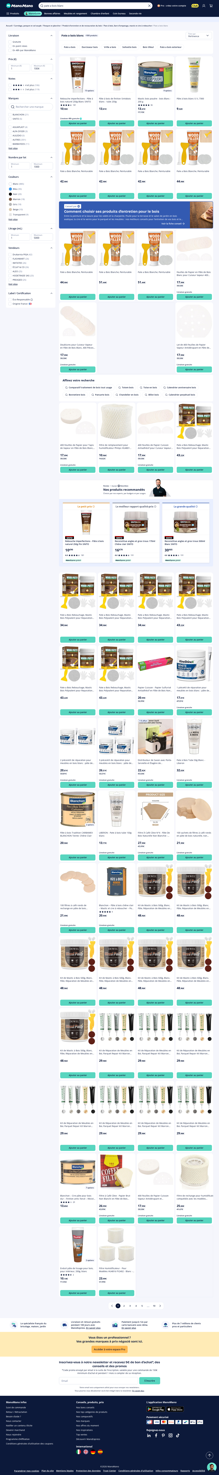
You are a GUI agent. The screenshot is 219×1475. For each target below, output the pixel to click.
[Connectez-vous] (203, 5)
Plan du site (48, 1470)
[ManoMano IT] (78, 1451)
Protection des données (88, 1470)
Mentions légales (65, 1470)
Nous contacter (13, 1421)
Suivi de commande (16, 1407)
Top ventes (81, 1434)
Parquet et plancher (52, 25)
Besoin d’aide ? (13, 1416)
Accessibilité (198, 1470)
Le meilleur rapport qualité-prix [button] (134, 506)
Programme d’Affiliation (18, 1439)
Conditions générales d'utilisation (135, 1470)
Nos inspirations (84, 1430)
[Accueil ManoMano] (20, 5)
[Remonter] (209, 1455)
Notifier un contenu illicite (19, 1425)
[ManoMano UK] (85, 1451)
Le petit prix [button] (85, 506)
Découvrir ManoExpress (88, 1439)
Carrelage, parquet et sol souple (28, 25)
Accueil (9, 25)
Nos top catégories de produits (91, 1412)
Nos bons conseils (85, 1407)
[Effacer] (149, 6)
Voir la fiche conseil (172, 223)
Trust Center (109, 1470)
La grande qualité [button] (184, 506)
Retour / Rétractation (16, 1412)
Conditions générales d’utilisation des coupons (29, 1443)
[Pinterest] (163, 1435)
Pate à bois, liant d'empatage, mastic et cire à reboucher (128, 25)
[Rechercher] (42, 6)
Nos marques (83, 1421)
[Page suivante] (160, 1305)
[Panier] (211, 5)
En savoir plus (138, 1390)
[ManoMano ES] (100, 1451)
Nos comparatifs (84, 1416)
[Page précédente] (112, 1305)
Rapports (185, 1470)
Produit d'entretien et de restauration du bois (82, 25)
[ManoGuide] (212, 1467)
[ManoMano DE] (93, 1451)
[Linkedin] (148, 1435)
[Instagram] (170, 1435)
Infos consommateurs (167, 1470)
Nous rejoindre (13, 1434)
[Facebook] (156, 1435)
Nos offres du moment (87, 1425)
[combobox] (199, 35)
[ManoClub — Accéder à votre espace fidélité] (195, 5)
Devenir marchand (15, 1430)
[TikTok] (177, 1435)
